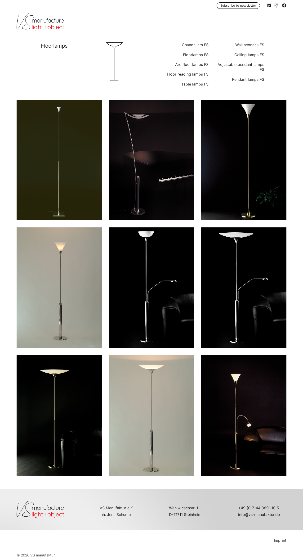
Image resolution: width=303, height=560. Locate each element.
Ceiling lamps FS (249, 54)
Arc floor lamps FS (192, 64)
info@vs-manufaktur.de (259, 514)
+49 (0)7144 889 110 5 (258, 508)
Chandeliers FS (195, 44)
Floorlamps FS (196, 54)
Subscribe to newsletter (238, 5)
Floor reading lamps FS (188, 74)
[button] (283, 22)
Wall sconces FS (249, 44)
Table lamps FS (195, 84)
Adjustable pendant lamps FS (241, 67)
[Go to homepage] (40, 22)
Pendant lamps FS (248, 79)
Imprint (280, 540)
